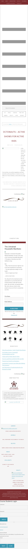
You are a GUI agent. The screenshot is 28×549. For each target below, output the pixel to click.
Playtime (10, 182)
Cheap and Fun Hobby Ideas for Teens (10, 356)
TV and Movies (15, 182)
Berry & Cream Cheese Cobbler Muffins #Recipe (13, 447)
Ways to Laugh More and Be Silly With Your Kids (13, 359)
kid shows (23, 183)
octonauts (13, 185)
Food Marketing (17, 194)
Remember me (3, 524)
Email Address (8, 301)
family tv (13, 183)
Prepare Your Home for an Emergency (10, 361)
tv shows (24, 185)
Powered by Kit (14, 315)
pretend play (19, 185)
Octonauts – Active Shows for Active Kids (14, 136)
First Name (7, 296)
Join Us (1, 529)
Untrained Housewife (14, 11)
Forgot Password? (4, 527)
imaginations (18, 183)
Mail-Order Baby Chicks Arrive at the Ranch (13, 439)
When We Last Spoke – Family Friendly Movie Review (14, 350)
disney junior (8, 183)
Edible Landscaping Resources (13, 431)
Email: (1, 537)
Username (2, 504)
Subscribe (14, 308)
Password (2, 511)
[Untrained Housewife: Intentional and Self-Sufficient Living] (14, 390)
